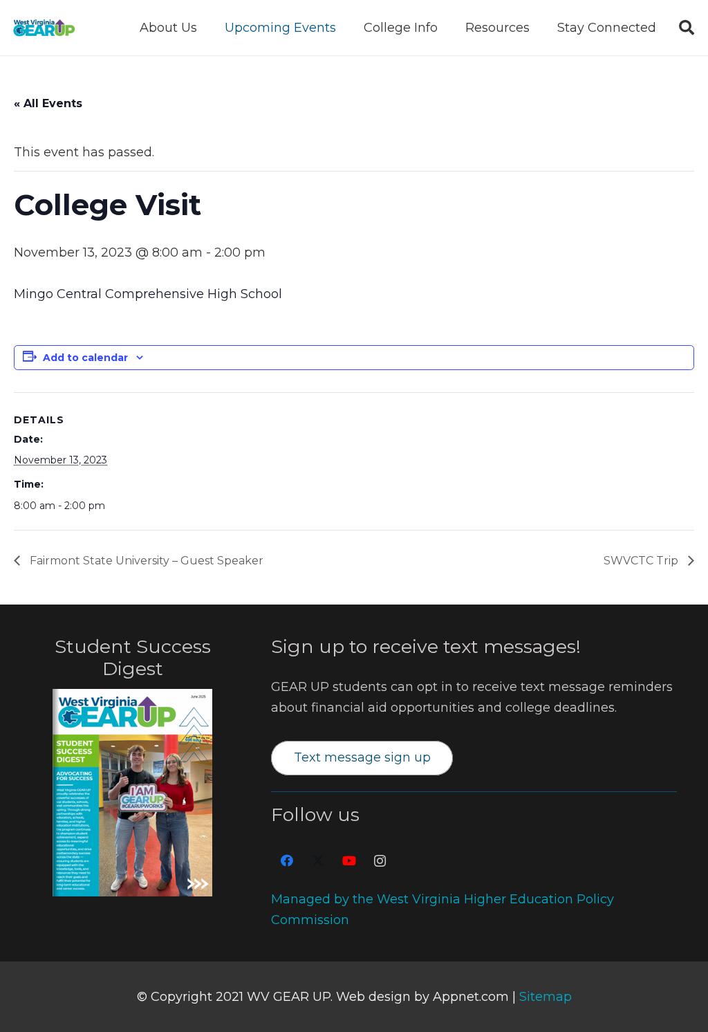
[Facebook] (286, 860)
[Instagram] (379, 860)
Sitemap (545, 996)
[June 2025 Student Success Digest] (132, 792)
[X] (317, 860)
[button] (208, 27)
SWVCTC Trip (642, 560)
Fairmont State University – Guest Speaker (145, 560)
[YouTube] (348, 860)
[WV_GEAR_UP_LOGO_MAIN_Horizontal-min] (43, 28)
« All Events (48, 103)
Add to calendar (85, 357)
